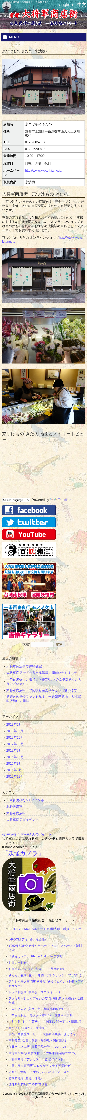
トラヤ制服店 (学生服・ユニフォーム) (34, 992)
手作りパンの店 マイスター (52, 1072)
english (66, 4)
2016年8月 (14, 770)
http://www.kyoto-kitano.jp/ (43, 170)
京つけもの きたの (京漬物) (27, 1028)
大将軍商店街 (16, 813)
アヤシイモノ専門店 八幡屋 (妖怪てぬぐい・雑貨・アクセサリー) (46, 983)
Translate (64, 500)
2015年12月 (15, 776)
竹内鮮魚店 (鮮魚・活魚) (25, 1078)
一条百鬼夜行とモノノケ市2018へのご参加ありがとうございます (44, 681)
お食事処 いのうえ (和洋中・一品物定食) (36, 969)
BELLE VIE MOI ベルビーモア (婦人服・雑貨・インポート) (44, 931)
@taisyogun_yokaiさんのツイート (27, 834)
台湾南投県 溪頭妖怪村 (24, 1053)
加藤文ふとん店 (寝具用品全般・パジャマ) (37, 1046)
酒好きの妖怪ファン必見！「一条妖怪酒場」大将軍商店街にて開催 (43, 699)
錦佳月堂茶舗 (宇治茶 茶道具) (28, 1084)
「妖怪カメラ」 (23, 853)
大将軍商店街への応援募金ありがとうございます (41, 690)
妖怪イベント (54, 1059)
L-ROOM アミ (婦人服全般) (27, 939)
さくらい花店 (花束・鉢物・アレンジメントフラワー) (44, 975)
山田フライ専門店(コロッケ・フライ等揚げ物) (39, 1065)
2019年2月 (14, 724)
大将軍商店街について (61, 1053)
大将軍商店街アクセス (23, 1059)
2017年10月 (15, 744)
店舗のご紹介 (17, 1072)
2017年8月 (14, 750)
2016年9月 (14, 763)
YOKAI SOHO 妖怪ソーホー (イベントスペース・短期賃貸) (45, 948)
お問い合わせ (17, 962)
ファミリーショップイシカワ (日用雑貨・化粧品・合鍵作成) (45, 1000)
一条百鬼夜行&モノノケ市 (25, 800)
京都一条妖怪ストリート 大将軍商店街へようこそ (42, 1034)
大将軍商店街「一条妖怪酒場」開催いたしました (41, 673)
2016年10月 (15, 757)
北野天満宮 (14, 806)
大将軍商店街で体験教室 (24, 666)
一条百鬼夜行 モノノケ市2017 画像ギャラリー (42, 1015)
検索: (26, 644)
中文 (81, 4)
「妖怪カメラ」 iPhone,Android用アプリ (35, 956)
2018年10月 (15, 737)
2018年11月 (14, 731)
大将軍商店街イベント (22, 819)
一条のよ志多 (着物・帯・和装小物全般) (35, 1009)
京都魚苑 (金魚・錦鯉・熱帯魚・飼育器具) (37, 1040)
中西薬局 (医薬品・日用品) (63, 1021)
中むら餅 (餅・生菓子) (23, 1021)
